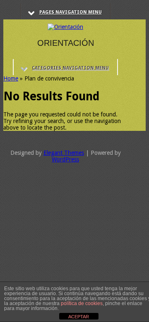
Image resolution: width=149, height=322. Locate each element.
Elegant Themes (63, 152)
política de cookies (82, 303)
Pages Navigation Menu (70, 12)
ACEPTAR (78, 316)
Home (10, 78)
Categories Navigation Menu (70, 68)
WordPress (65, 159)
